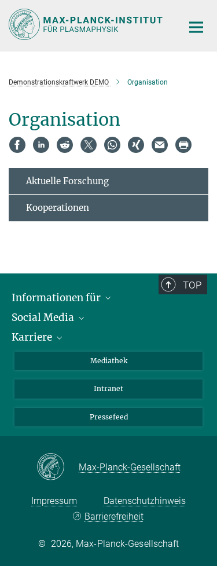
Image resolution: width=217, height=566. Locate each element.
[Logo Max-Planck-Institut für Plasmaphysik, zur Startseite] (87, 24)
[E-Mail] (159, 145)
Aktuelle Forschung (67, 181)
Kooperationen (57, 207)
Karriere (33, 337)
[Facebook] (17, 145)
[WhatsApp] (112, 145)
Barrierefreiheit (114, 516)
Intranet (108, 388)
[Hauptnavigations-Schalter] (196, 27)
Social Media (44, 317)
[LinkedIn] (41, 145)
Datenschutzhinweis (145, 500)
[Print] (183, 145)
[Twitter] (88, 145)
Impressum (54, 500)
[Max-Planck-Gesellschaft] (57, 467)
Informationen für (57, 298)
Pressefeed (109, 416)
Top (192, 285)
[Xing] (136, 145)
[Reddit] (64, 145)
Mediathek (108, 360)
